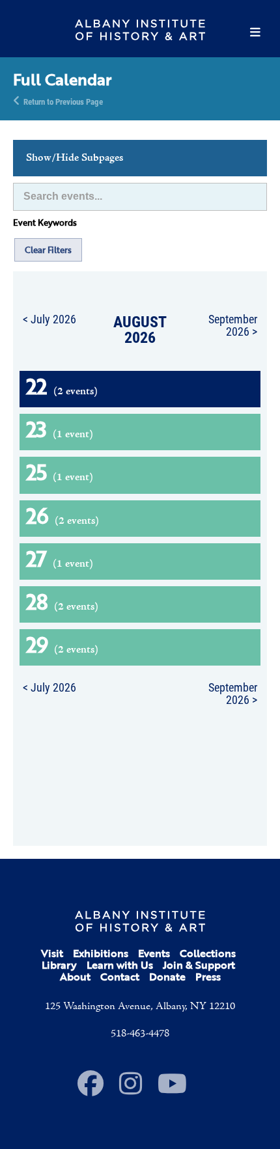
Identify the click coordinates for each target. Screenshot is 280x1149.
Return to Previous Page (63, 101)
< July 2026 (49, 319)
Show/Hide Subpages (74, 158)
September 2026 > (232, 325)
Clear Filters (48, 249)
